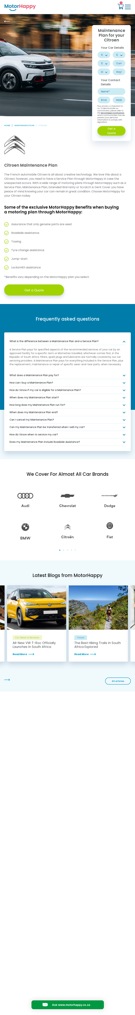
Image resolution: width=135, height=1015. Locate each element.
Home (7, 125)
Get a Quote (111, 131)
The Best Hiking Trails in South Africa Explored (97, 645)
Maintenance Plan (24, 125)
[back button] (7, 21)
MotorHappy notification (112, 113)
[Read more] (37, 654)
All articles (118, 681)
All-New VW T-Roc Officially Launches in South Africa (34, 645)
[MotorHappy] (35, 7)
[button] (120, 7)
